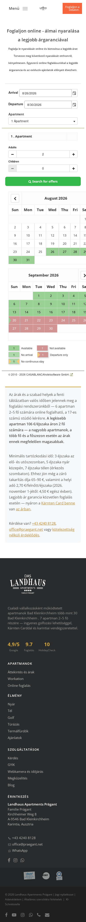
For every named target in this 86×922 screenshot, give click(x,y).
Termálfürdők (18, 731)
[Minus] (12, 154)
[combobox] (45, 93)
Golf (11, 717)
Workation (16, 678)
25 (40, 252)
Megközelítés (17, 778)
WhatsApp (19, 850)
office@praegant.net (26, 529)
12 (52, 235)
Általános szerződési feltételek (43, 899)
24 (28, 252)
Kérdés (13, 758)
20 (64, 243)
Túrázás (13, 724)
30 (15, 260)
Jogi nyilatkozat (64, 894)
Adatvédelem (13, 899)
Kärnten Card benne (58, 503)
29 (39, 328)
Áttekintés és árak (21, 672)
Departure (15, 104)
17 (28, 243)
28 (75, 252)
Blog (11, 785)
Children (13, 161)
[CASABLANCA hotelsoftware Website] (71, 374)
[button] (18, 7)
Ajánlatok (15, 737)
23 (15, 252)
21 (75, 243)
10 (28, 235)
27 (64, 252)
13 (64, 235)
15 (39, 312)
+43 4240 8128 (44, 523)
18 (40, 243)
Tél (10, 710)
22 (39, 320)
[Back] (15, 198)
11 (40, 235)
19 (52, 243)
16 (15, 243)
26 (52, 252)
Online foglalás (19, 685)
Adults (12, 147)
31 (28, 260)
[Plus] (73, 154)
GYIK (11, 764)
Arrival (13, 92)
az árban (23, 509)
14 (75, 235)
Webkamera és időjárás (25, 771)
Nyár (11, 704)
